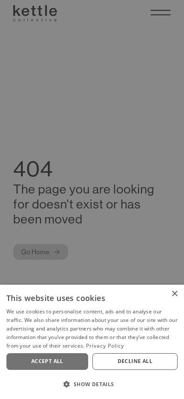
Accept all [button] (47, 361)
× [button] (174, 294)
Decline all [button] (135, 361)
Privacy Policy (105, 345)
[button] (92, 384)
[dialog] (92, 342)
